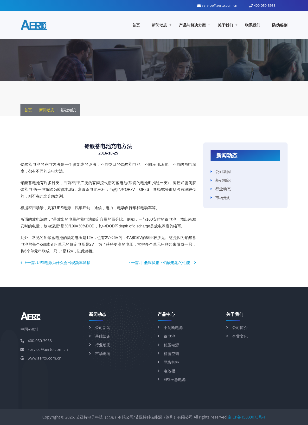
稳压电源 (171, 345)
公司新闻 (223, 171)
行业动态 (223, 189)
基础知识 (223, 180)
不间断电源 (173, 327)
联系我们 (252, 25)
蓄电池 (169, 336)
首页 (136, 25)
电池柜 (169, 370)
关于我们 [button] (225, 25)
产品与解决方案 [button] (192, 25)
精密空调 (171, 353)
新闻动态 (46, 110)
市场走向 (223, 197)
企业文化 (240, 336)
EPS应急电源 (175, 379)
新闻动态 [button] (159, 25)
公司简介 (240, 327)
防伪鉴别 (280, 25)
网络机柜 (171, 362)
